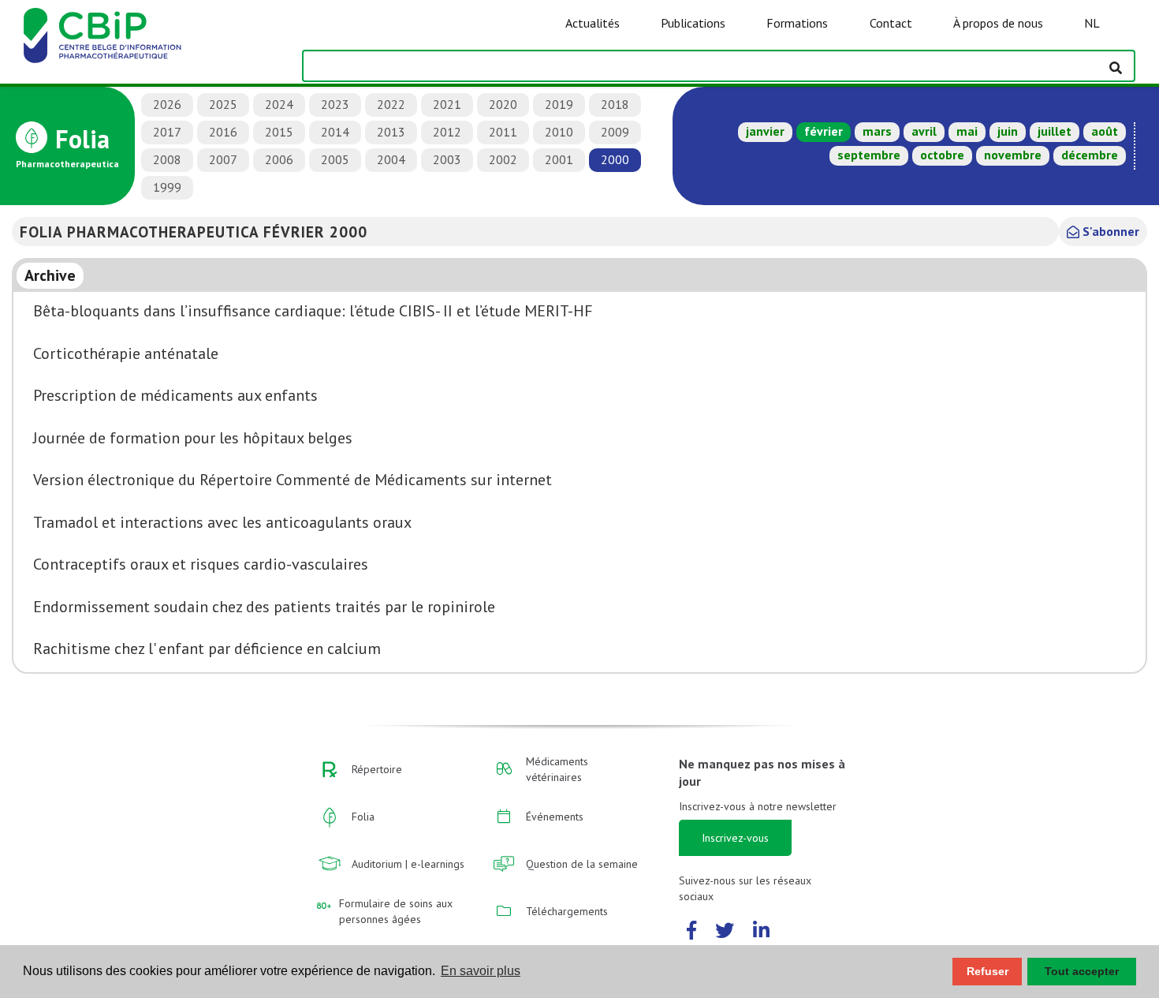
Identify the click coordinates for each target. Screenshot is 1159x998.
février (823, 131)
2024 (279, 104)
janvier (765, 131)
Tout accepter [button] (1082, 971)
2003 (447, 159)
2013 (391, 132)
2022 (391, 104)
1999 (167, 187)
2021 (447, 104)
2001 (559, 159)
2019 (559, 104)
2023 (335, 104)
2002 (503, 159)
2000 (615, 159)
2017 (167, 132)
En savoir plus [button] (480, 970)
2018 (615, 104)
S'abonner (1109, 231)
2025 (223, 104)
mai (967, 131)
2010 (559, 132)
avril (924, 131)
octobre (942, 155)
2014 (335, 132)
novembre (1013, 155)
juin (1007, 131)
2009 (615, 132)
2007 (223, 159)
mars (877, 131)
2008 (167, 159)
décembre (1089, 155)
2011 (503, 132)
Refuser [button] (987, 971)
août (1104, 131)
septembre (868, 155)
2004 (391, 159)
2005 (335, 159)
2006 (279, 159)
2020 (503, 104)
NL (1092, 23)
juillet (1054, 131)
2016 (223, 132)
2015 (279, 132)
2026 (167, 104)
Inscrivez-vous (735, 838)
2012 (447, 132)
